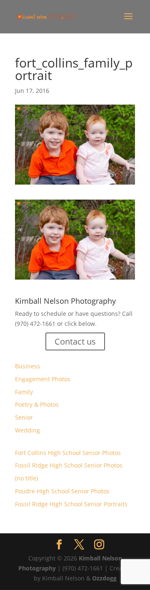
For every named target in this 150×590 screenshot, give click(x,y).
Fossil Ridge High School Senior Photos (68, 465)
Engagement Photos (42, 379)
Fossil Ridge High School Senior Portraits (71, 504)
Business (27, 366)
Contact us (75, 341)
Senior (24, 417)
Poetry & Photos (37, 404)
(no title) (26, 478)
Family (24, 392)
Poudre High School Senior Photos (62, 491)
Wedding (27, 430)
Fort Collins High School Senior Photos (68, 453)
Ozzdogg (104, 578)
